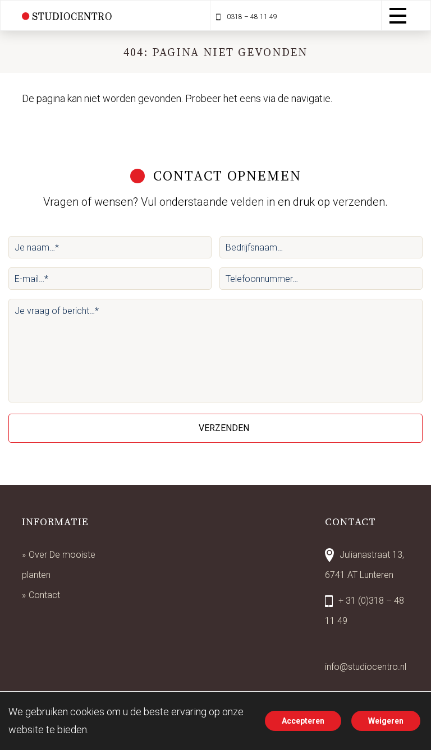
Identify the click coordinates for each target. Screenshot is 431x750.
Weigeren (386, 720)
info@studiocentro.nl (365, 666)
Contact (44, 595)
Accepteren (303, 720)
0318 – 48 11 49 (251, 17)
